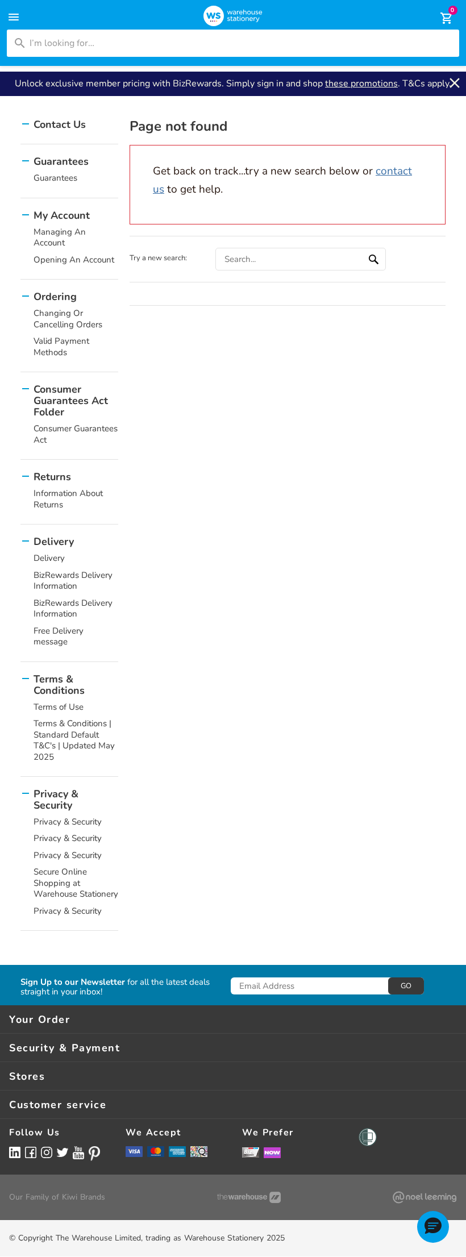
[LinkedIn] (14, 1152)
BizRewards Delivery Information (73, 580)
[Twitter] (62, 1152)
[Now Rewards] (272, 1152)
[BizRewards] (250, 1152)
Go (406, 986)
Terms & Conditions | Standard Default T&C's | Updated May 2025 (74, 740)
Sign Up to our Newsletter (72, 982)
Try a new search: (158, 258)
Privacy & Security (68, 821)
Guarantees (55, 178)
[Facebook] (30, 1152)
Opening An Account (74, 259)
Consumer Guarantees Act (76, 434)
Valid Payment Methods (61, 346)
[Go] (375, 259)
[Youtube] (78, 1152)
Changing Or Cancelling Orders (68, 318)
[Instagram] (46, 1152)
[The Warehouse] (249, 1197)
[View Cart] (438, 18)
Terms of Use (59, 707)
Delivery (49, 558)
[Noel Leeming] (424, 1197)
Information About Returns (68, 499)
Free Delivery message (59, 636)
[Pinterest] (94, 1153)
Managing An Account (60, 237)
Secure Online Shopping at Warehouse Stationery (76, 883)
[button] (433, 1227)
